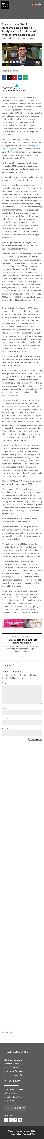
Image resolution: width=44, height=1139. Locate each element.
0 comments (30, 38)
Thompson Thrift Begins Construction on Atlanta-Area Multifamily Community (19, 829)
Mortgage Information (14, 1071)
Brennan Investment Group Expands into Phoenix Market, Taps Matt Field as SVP (22, 783)
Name (5, 708)
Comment (7, 683)
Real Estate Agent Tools (14, 1075)
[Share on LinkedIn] (20, 77)
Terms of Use (29, 1134)
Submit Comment (35, 739)
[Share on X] (9, 77)
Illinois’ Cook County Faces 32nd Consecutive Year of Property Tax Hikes (21, 923)
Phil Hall (7, 38)
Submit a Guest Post (13, 1097)
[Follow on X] (11, 1120)
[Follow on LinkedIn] (15, 1120)
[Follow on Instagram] (20, 1120)
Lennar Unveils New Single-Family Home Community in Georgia (21, 968)
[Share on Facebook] (4, 77)
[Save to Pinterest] (14, 77)
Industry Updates (11, 1063)
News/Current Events (13, 1060)
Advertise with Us (11, 1093)
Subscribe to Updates (13, 1089)
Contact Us (9, 1101)
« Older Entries (8, 1032)
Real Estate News (11, 1067)
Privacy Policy (15, 1134)
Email (5, 718)
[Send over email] (25, 77)
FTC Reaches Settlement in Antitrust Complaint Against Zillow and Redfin (21, 876)
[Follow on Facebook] (6, 1120)
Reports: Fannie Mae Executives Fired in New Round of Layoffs (20, 1015)
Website (5, 729)
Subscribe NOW (16, 1107)
